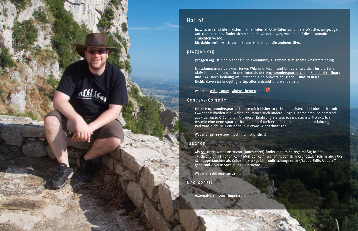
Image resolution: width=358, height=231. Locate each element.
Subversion (274, 77)
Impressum (237, 195)
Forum (224, 91)
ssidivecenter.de (223, 173)
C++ (205, 77)
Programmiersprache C (284, 73)
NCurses (313, 77)
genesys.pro (219, 134)
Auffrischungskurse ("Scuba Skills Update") (302, 160)
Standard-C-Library (325, 73)
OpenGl (292, 77)
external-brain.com (210, 195)
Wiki (213, 91)
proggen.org (204, 60)
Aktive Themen (244, 91)
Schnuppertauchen (210, 160)
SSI (203, 152)
